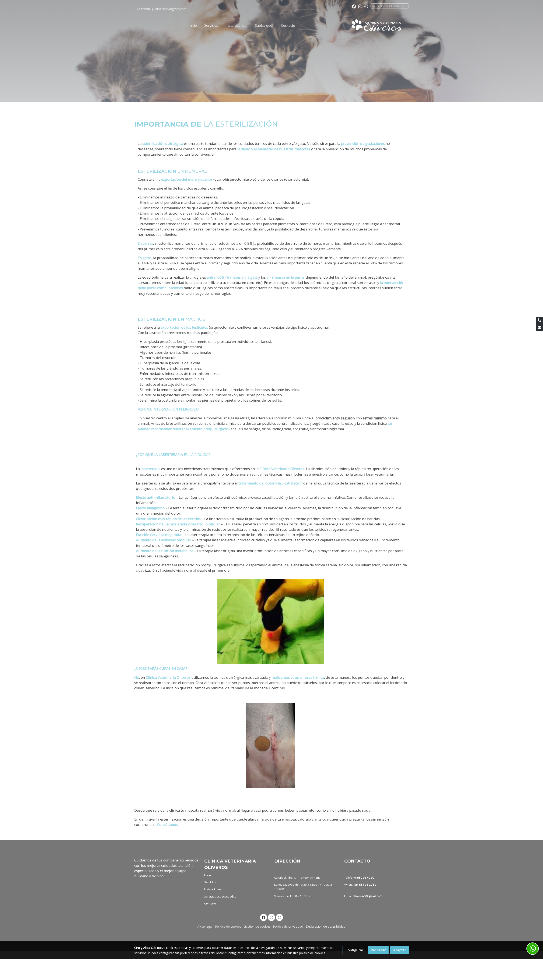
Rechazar (378, 950)
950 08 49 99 (365, 877)
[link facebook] (354, 6)
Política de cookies (228, 926)
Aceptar (399, 950)
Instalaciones (212, 889)
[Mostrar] (270, 621)
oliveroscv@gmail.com (170, 9)
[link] (379, 25)
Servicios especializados (220, 896)
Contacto (210, 903)
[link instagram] (360, 6)
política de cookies (312, 953)
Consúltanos (167, 824)
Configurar (354, 950)
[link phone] (539, 320)
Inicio (207, 875)
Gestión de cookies (257, 926)
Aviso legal (204, 926)
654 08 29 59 (367, 884)
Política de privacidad (288, 926)
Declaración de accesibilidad (326, 926)
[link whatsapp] (366, 6)
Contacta (144, 9)
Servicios (210, 882)
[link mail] (539, 327)
